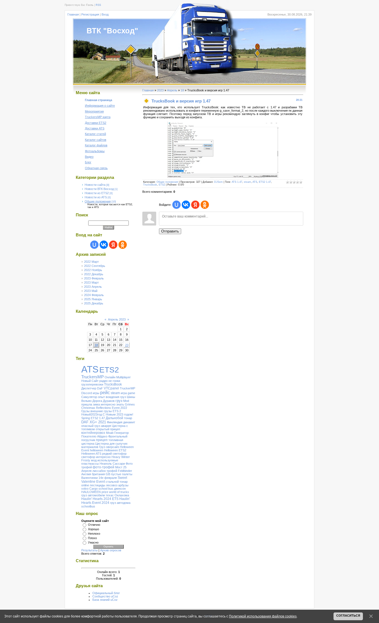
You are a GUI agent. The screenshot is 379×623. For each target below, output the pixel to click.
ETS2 (109, 370)
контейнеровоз (93, 433)
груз (118, 401)
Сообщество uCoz (105, 596)
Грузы (85, 411)
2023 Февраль (94, 278)
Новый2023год (91, 414)
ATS (89, 369)
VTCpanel (111, 388)
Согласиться (348, 615)
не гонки (114, 380)
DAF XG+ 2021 (93, 422)
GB (108, 474)
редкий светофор (114, 453)
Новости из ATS (96, 197)
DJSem (218, 182)
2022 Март (91, 261)
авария (106, 425)
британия (98, 474)
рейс (105, 392)
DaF (100, 388)
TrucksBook (113, 384)
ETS (115, 499)
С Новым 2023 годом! (118, 414)
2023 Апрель (93, 286)
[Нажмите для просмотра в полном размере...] (222, 176)
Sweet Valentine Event (104, 480)
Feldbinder (125, 470)
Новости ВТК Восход (99, 189)
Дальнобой (114, 418)
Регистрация (90, 14)
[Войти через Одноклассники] (122, 245)
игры (96, 393)
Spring (85, 418)
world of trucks (119, 492)
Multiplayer (123, 377)
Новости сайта (95, 184)
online (85, 485)
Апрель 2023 (117, 319)
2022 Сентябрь (94, 265)
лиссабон (99, 470)
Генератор (121, 432)
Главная (73, 14)
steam (115, 393)
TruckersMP (92, 377)
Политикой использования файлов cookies (263, 616)
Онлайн (110, 377)
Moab (109, 432)
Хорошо (93, 529)
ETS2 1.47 (98, 418)
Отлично (94, 524)
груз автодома (120, 502)
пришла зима (90, 404)
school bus (105, 488)
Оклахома (122, 495)
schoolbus (88, 506)
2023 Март (91, 282)
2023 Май (90, 290)
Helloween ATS (91, 453)
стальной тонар (117, 481)
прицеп (102, 440)
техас (110, 495)
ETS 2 (117, 411)
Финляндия (114, 422)
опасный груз (90, 425)
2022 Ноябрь (93, 270)
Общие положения (98, 201)
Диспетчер (88, 388)
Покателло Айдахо (94, 436)
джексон (120, 488)
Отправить (170, 231)
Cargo (93, 488)
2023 (160, 90)
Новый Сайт (89, 380)
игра (124, 393)
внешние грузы (101, 411)
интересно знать (112, 404)
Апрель (172, 90)
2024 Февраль (94, 295)
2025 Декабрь (93, 303)
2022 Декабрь (93, 274)
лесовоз (111, 485)
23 (126, 345)
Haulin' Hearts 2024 (96, 499)
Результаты (89, 550)
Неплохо (94, 533)
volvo (85, 488)
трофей (112, 470)
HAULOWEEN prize (94, 492)
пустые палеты (121, 474)
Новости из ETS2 (97, 193)
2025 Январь (93, 299)
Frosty (85, 460)
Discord (86, 393)
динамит (129, 422)
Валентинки (89, 477)
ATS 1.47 (237, 182)
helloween (96, 450)
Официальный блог (106, 593)
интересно (103, 457)
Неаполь (106, 463)
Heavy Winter (121, 457)
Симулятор (89, 397)
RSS (98, 5)
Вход (105, 14)
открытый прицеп (108, 429)
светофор (88, 457)
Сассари (119, 463)
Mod (126, 400)
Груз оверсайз (109, 447)
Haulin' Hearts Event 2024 (105, 501)
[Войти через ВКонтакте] (104, 245)
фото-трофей (103, 467)
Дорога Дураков (103, 400)
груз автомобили (93, 495)
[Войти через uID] (94, 245)
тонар (128, 418)
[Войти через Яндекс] (113, 245)
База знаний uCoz (105, 599)
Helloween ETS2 (115, 450)
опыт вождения (108, 397)
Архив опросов (110, 550)
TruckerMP (127, 388)
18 (96, 345)
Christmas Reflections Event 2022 (104, 407)
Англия (86, 474)
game (131, 393)
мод (94, 460)
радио (103, 380)
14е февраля (107, 477)
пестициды (97, 485)
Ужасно (93, 542)
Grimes (130, 404)
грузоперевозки (92, 384)
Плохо (92, 538)
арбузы (123, 485)
